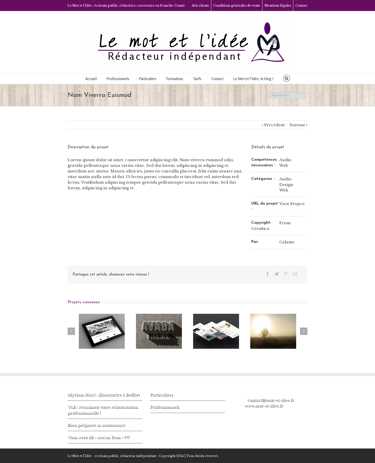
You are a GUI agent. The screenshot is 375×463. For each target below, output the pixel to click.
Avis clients (200, 5)
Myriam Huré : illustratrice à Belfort (104, 394)
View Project (292, 203)
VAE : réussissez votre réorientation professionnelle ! (103, 409)
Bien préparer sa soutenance (96, 424)
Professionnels (164, 406)
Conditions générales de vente (236, 5)
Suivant (297, 124)
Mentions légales (278, 5)
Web (283, 165)
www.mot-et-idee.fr (263, 405)
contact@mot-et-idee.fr (270, 399)
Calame (287, 242)
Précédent (274, 124)
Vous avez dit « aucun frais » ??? (99, 437)
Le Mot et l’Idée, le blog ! (253, 78)
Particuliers (161, 394)
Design (286, 184)
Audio (285, 159)
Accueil (91, 78)
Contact (301, 5)
